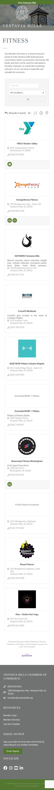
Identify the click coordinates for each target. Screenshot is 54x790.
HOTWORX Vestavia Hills (27, 256)
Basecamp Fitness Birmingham (27, 461)
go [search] (28, 99)
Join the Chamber (11, 724)
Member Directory (11, 720)
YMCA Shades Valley (27, 143)
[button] (6, 113)
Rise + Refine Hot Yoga (27, 614)
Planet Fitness (27, 564)
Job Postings (31, 644)
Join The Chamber (27, 647)
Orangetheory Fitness (27, 200)
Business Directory (16, 642)
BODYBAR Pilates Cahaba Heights (27, 364)
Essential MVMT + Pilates (27, 411)
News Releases (32, 642)
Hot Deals (20, 644)
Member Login (10, 715)
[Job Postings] (9, 166)
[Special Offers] (14, 222)
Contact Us (42, 644)
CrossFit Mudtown (27, 311)
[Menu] (48, 39)
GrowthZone (34, 786)
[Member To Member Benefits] (9, 222)
